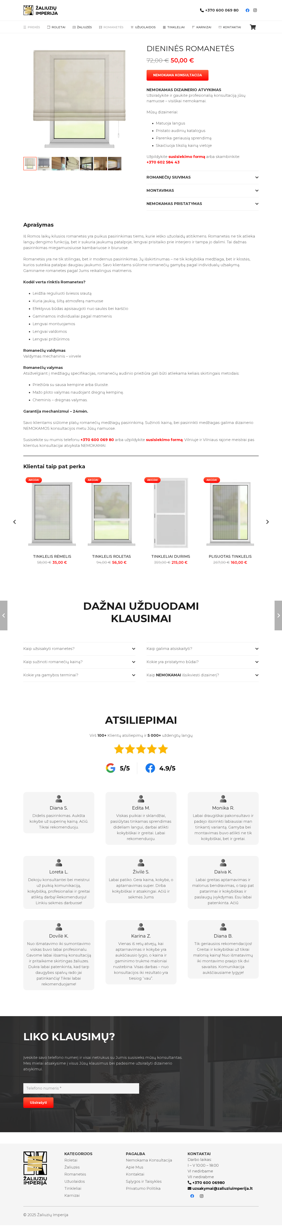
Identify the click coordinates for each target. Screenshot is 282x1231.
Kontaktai (135, 1174)
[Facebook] (247, 10)
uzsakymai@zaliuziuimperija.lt (222, 1188)
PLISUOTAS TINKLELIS (230, 556)
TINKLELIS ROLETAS (111, 556)
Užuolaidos (74, 1181)
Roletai (70, 1160)
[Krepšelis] (253, 27)
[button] (128, 51)
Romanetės (75, 1174)
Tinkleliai (72, 1188)
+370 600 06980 (208, 1182)
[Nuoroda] (44, 10)
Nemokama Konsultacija (149, 1160)
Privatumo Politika (143, 1188)
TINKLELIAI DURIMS (170, 556)
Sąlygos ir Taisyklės (144, 1181)
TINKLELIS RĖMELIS (52, 556)
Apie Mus (134, 1167)
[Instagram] (255, 10)
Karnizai (72, 1195)
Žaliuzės (72, 1167)
